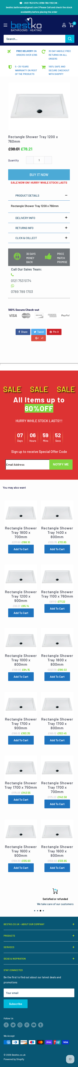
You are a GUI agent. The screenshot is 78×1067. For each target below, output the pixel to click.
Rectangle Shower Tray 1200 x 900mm (21, 596)
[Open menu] (5, 25)
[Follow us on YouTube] (33, 1024)
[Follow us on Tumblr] (40, 1024)
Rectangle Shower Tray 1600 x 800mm (57, 850)
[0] (71, 25)
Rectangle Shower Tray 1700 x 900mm (21, 723)
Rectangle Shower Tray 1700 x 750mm (21, 785)
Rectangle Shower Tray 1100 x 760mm (57, 594)
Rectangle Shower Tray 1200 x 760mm (33, 139)
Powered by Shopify (14, 1059)
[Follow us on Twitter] (13, 1024)
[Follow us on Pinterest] (26, 1024)
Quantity (13, 160)
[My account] (64, 25)
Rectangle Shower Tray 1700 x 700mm (57, 787)
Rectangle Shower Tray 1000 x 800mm (21, 659)
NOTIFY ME (61, 464)
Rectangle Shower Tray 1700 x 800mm (57, 723)
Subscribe (15, 1003)
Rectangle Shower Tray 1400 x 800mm (57, 532)
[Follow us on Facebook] (6, 1024)
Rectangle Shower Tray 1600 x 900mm (21, 850)
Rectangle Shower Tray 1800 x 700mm (21, 532)
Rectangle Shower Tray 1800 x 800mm (57, 659)
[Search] (69, 39)
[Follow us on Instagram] (19, 1024)
